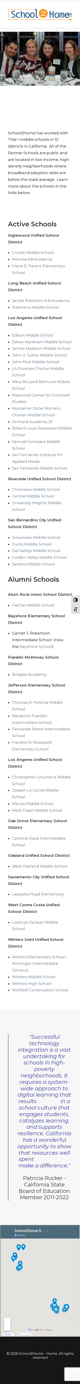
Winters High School (32, 983)
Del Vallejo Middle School (36, 550)
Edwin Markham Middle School (42, 342)
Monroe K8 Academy (32, 259)
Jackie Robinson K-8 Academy (41, 300)
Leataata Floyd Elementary (38, 894)
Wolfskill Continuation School (40, 990)
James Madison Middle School (41, 348)
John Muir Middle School (36, 362)
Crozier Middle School (33, 252)
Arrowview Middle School (36, 537)
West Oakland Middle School (39, 866)
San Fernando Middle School (39, 468)
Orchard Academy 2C (32, 421)
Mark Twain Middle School (37, 810)
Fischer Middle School (33, 605)
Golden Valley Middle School (39, 557)
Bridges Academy (29, 674)
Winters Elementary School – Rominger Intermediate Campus (40, 964)
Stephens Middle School (35, 307)
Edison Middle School (32, 335)
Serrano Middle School (33, 564)
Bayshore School (36, 646)
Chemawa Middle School (36, 489)
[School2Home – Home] (40, 14)
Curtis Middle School (32, 544)
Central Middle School (33, 496)
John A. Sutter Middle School (39, 355)
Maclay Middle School (33, 803)
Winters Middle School (34, 977)
